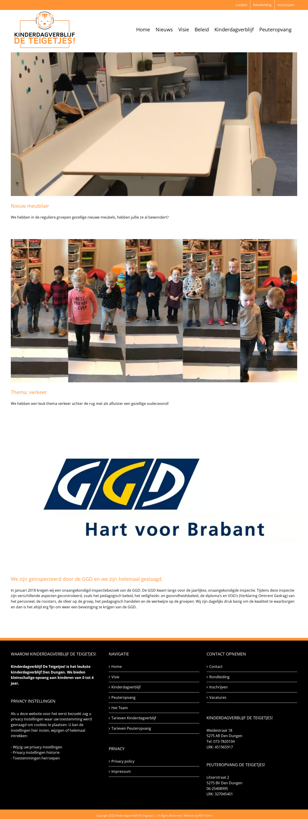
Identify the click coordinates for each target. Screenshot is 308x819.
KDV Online (205, 815)
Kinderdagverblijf (125, 687)
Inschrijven (218, 687)
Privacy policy (122, 761)
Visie (115, 676)
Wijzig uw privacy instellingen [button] (37, 747)
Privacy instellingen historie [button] (36, 752)
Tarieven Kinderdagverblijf (133, 717)
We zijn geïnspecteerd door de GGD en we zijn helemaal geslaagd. (87, 578)
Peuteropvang (123, 697)
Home (116, 666)
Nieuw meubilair (30, 205)
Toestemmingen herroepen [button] (36, 758)
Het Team (119, 707)
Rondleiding (219, 676)
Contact (216, 666)
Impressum (121, 771)
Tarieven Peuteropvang (131, 728)
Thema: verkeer (29, 392)
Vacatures (217, 697)
